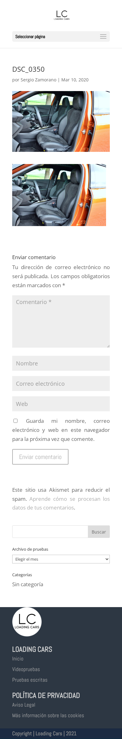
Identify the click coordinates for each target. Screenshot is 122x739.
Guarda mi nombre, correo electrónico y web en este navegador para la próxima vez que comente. (61, 429)
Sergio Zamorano (38, 80)
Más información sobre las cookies (48, 715)
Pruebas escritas (30, 679)
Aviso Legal (23, 704)
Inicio (17, 658)
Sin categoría (27, 584)
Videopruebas (26, 669)
